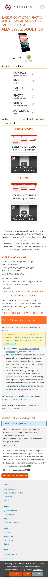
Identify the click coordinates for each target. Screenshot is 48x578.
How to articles (10, 489)
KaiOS (6, 544)
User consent (9, 558)
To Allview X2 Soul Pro (24, 191)
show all (6, 288)
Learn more (38, 570)
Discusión (8, 496)
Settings (37, 573)
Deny (27, 573)
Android (7, 532)
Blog (5, 518)
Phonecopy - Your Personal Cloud (19, 7)
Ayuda (6, 500)
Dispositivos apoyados (13, 492)
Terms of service (10, 554)
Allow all (15, 573)
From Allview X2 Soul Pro (24, 142)
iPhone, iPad (9, 536)
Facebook (8, 522)
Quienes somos (10, 510)
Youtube (16, 522)
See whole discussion (15, 475)
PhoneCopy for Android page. (14, 399)
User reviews (9, 514)
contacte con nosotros (11, 408)
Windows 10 (9, 540)
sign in (28, 423)
